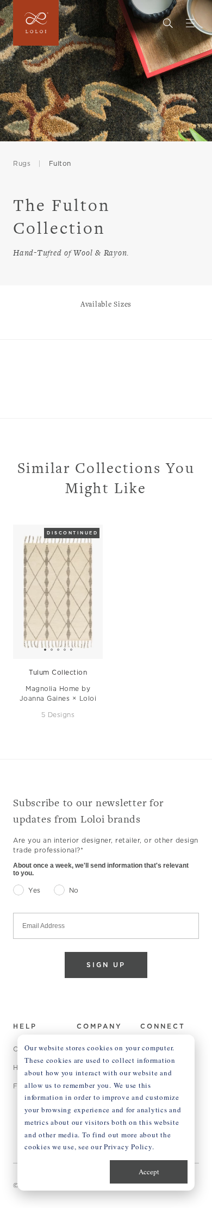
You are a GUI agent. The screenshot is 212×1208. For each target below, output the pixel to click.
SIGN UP (106, 965)
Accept (149, 1171)
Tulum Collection (58, 672)
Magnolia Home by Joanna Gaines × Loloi (58, 693)
